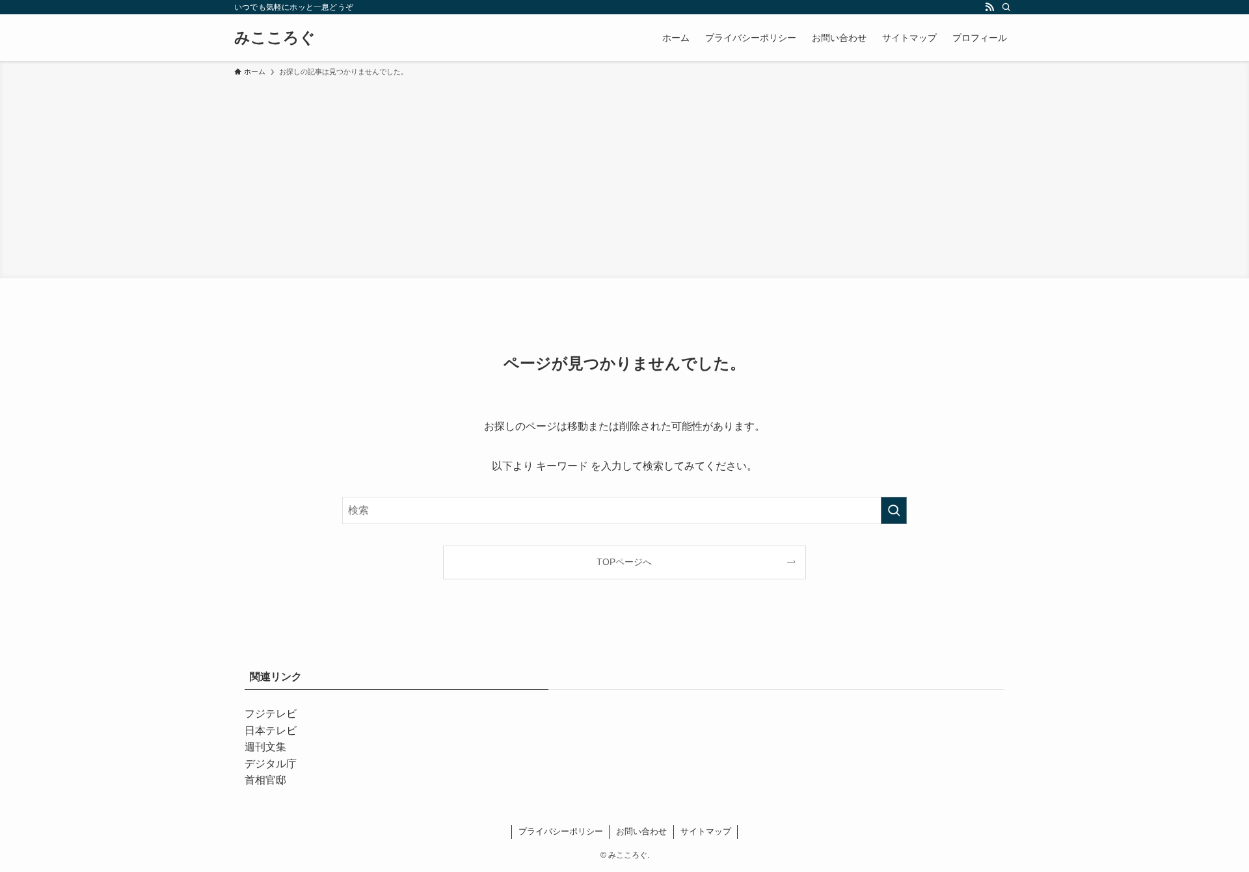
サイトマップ (705, 831)
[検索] (1006, 7)
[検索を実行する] (894, 510)
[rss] (989, 7)
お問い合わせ (641, 831)
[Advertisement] (624, 176)
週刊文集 (265, 746)
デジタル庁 (271, 763)
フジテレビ (271, 713)
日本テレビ (271, 730)
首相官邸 (265, 780)
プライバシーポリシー (560, 831)
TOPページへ (624, 562)
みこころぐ (275, 38)
